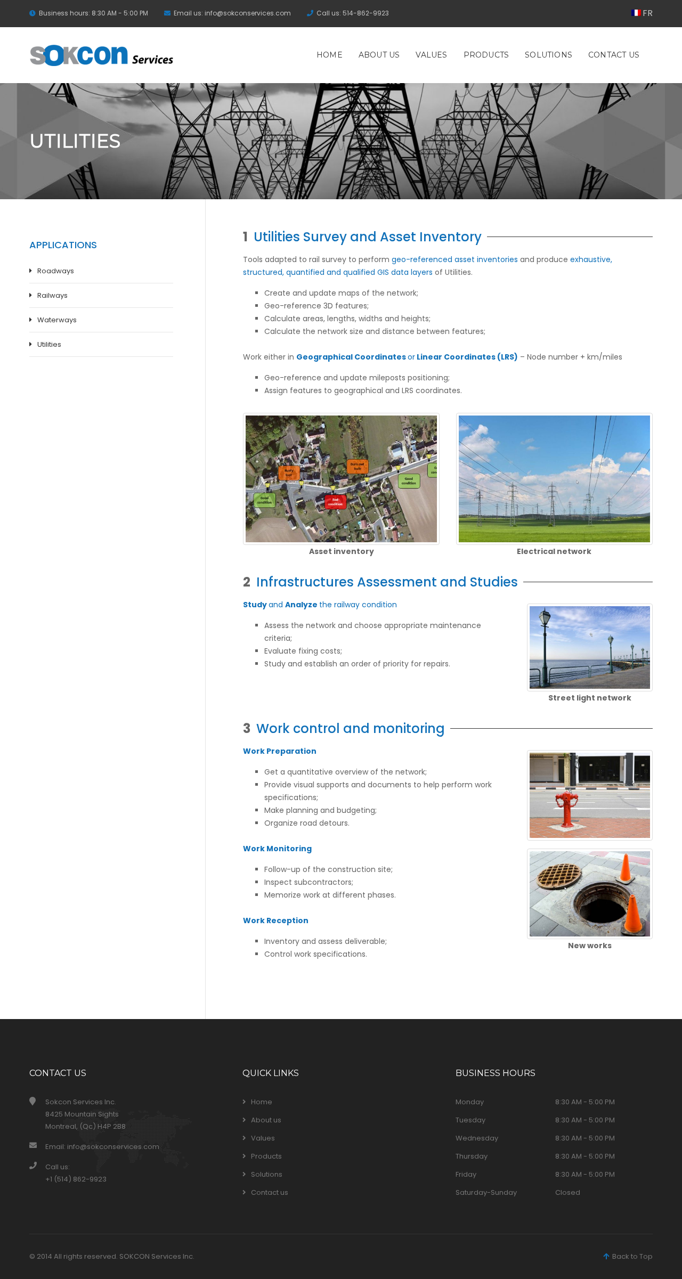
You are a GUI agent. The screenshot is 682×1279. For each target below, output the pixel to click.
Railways (52, 295)
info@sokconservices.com (248, 13)
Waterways (57, 320)
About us (379, 55)
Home (329, 55)
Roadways (55, 271)
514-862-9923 (366, 13)
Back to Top (631, 1256)
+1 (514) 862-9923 (76, 1179)
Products (486, 55)
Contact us (613, 55)
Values (431, 55)
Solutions (548, 55)
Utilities (49, 344)
